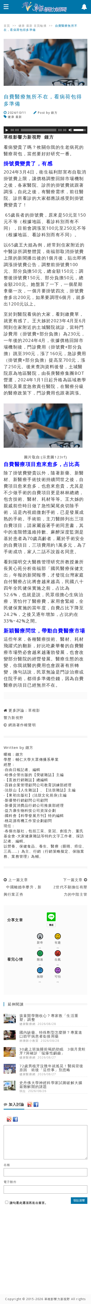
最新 (29, 26)
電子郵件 (10, 1182)
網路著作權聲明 (22, 724)
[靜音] (70, 130)
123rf (60, 457)
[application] (45, 130)
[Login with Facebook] (35, 1104)
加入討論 (16, 1104)
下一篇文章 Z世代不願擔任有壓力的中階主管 (69, 887)
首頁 (7, 26)
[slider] (80, 129)
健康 (21, 26)
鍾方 (54, 113)
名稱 (7, 1165)
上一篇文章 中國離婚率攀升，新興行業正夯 (22, 887)
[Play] (7, 130)
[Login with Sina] (29, 1104)
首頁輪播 (40, 26)
